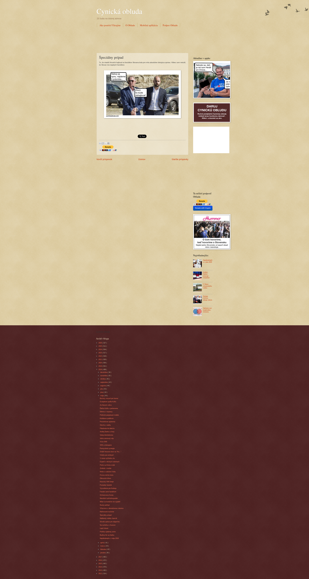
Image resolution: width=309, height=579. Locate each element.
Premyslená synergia (107, 448)
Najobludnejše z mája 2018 (109, 538)
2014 (100, 567)
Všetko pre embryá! (107, 455)
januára (103, 553)
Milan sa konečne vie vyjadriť (110, 502)
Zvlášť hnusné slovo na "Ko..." (110, 452)
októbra (103, 379)
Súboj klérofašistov (106, 435)
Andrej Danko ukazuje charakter (206, 275)
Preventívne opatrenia (107, 422)
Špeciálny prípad (106, 515)
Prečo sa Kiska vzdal (107, 465)
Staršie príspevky (180, 159)
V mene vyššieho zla (107, 458)
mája (102, 396)
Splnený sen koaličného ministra (207, 310)
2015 (100, 563)
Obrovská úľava (105, 478)
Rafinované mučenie (107, 512)
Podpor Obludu (170, 25)
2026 (100, 343)
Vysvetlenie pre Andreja (108, 488)
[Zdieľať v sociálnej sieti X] (106, 143)
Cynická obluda (119, 11)
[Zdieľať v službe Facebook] (108, 143)
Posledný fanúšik (106, 485)
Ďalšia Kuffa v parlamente (109, 408)
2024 (100, 349)
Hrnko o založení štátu (108, 472)
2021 (100, 359)
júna (102, 392)
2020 (100, 363)
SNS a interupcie (106, 445)
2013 (100, 570)
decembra (104, 372)
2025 (100, 346)
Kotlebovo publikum (107, 418)
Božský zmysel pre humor (109, 398)
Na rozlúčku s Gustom (108, 525)
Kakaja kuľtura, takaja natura (207, 298)
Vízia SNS (103, 442)
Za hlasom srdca (106, 405)
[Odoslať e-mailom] (100, 143)
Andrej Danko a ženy (107, 432)
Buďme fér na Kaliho (107, 535)
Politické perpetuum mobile (109, 415)
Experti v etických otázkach (109, 462)
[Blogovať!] (103, 143)
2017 (100, 557)
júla (101, 389)
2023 (100, 353)
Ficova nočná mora (106, 475)
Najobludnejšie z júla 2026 (207, 261)
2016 (100, 560)
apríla (102, 543)
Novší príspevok (104, 159)
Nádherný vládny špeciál (108, 518)
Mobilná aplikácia (149, 25)
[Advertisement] (140, 40)
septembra (104, 382)
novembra (104, 376)
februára (103, 549)
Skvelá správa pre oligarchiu (110, 522)
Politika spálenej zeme (108, 532)
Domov (141, 159)
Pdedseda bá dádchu (107, 428)
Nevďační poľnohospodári (109, 498)
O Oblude (130, 25)
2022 (100, 356)
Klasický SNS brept (107, 482)
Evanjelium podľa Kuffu (108, 402)
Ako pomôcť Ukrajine (110, 25)
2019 (100, 366)
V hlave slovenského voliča (207, 286)
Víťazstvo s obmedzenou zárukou (111, 508)
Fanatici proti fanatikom (108, 492)
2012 (100, 573)
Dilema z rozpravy (106, 412)
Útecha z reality (105, 425)
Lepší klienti (104, 528)
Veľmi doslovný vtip (107, 438)
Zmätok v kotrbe (105, 468)
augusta (103, 386)
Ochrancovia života (106, 495)
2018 (100, 369)
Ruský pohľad (104, 505)
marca (102, 546)
